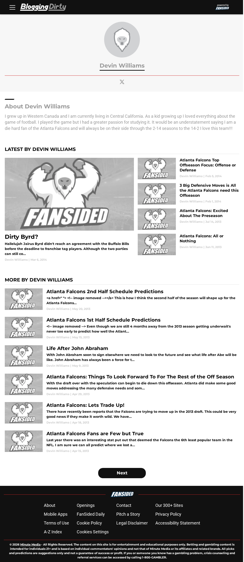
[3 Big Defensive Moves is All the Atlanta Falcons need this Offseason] (188, 194)
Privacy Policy (168, 514)
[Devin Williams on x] (122, 82)
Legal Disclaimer (132, 522)
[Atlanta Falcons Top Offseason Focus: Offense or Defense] (188, 168)
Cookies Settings (93, 531)
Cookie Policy (89, 522)
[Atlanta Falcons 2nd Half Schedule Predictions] (122, 299)
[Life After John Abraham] (122, 356)
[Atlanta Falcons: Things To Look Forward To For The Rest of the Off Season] (122, 385)
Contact (123, 505)
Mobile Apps (55, 514)
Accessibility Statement (177, 522)
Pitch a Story (128, 514)
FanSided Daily (91, 514)
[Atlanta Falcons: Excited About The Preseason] (188, 219)
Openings (86, 505)
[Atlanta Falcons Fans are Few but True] (122, 441)
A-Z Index (53, 531)
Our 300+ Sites (169, 505)
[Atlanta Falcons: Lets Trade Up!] (122, 413)
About (49, 505)
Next (122, 473)
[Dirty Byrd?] (69, 210)
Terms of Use (56, 522)
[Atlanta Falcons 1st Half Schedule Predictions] (122, 328)
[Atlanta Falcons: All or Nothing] (188, 244)
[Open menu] (12, 7)
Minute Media (30, 544)
